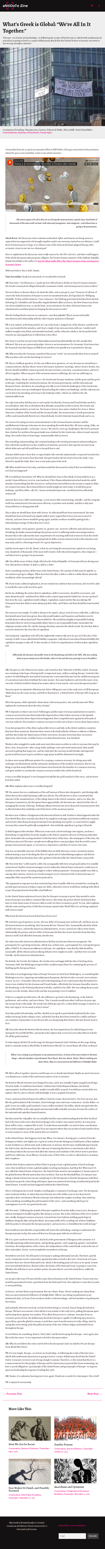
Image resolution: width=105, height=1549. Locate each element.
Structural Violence (74, 1448)
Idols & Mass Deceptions (31, 1495)
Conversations (10, 132)
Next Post (94, 1393)
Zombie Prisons (63, 1444)
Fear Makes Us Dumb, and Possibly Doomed (29, 1489)
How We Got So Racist (22, 1444)
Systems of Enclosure (28, 132)
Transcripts (46, 132)
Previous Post (12, 1393)
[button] (92, 6)
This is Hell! (69, 129)
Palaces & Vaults (54, 129)
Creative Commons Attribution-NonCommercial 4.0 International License (27, 1526)
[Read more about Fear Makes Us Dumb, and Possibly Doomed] (30, 1471)
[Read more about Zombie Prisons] (75, 1428)
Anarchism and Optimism (69, 1487)
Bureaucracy (32, 129)
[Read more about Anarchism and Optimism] (75, 1470)
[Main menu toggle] (99, 6)
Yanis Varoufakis (83, 129)
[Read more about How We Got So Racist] (30, 1428)
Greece (42, 129)
